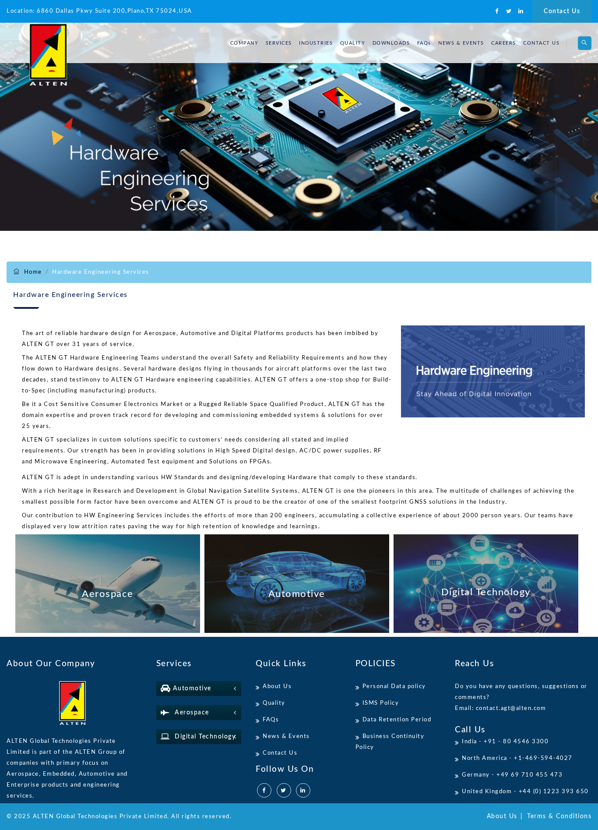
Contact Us (562, 11)
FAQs (424, 43)
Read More (107, 583)
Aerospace (189, 713)
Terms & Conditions (559, 816)
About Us (277, 686)
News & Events (286, 736)
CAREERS (503, 43)
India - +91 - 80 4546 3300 (505, 742)
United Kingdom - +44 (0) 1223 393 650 (525, 792)
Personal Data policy (394, 686)
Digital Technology (203, 737)
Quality (274, 703)
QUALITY (353, 43)
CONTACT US (541, 43)
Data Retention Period (397, 720)
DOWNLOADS (391, 43)
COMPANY (244, 43)
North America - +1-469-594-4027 (517, 758)
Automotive (190, 688)
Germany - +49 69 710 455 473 (512, 775)
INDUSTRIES (316, 43)
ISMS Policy (380, 703)
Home (33, 272)
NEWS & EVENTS (461, 43)
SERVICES (279, 43)
